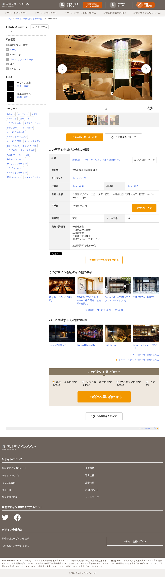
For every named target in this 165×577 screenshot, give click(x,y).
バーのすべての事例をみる (145, 355)
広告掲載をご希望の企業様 (15, 545)
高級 (22, 119)
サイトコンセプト (11, 475)
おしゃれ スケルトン (16, 159)
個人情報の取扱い (11, 497)
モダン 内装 (24, 155)
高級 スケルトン (14, 177)
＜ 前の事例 (88, 310)
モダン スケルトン (32, 177)
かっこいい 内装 (30, 146)
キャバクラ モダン (32, 141)
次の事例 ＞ (120, 310)
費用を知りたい (144, 208)
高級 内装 (11, 155)
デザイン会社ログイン (135, 541)
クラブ (34, 114)
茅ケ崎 (13, 50)
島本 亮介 (133, 186)
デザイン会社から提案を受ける (80, 12)
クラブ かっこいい (32, 123)
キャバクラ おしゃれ (16, 132)
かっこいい (23, 114)
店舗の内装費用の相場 (114, 12)
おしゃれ (11, 114)
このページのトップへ (147, 428)
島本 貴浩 (23, 86)
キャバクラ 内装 (28, 150)
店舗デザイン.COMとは (14, 468)
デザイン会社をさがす (45, 12)
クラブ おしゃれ (14, 123)
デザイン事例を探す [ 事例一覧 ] (29, 19)
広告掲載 (89, 482)
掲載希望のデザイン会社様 (92, 4)
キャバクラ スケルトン (17, 173)
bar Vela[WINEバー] (58, 345)
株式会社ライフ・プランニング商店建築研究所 (96, 160)
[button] (146, 69)
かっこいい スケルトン (17, 164)
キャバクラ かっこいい (17, 137)
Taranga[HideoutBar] (86, 345)
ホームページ (79, 178)
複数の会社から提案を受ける (104, 260)
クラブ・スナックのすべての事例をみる (138, 360)
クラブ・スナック (24, 59)
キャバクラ (12, 119)
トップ (9, 19)
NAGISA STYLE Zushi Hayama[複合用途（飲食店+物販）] (89, 300)
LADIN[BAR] (111, 345)
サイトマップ (92, 497)
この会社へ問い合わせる (84, 137)
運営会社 (89, 475)
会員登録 (6, 489)
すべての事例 (104, 310)
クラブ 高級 (12, 128)
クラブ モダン (27, 128)
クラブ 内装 (12, 150)
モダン (30, 119)
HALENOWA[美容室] (143, 297)
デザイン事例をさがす (16, 12)
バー (12, 59)
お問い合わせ (92, 489)
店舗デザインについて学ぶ (146, 12)
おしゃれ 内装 (13, 146)
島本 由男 (78, 186)
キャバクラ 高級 (14, 141)
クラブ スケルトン (15, 168)
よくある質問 (8, 482)
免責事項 (89, 468)
